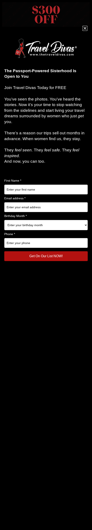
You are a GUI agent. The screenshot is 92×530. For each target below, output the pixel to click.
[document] (46, 265)
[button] (85, 28)
